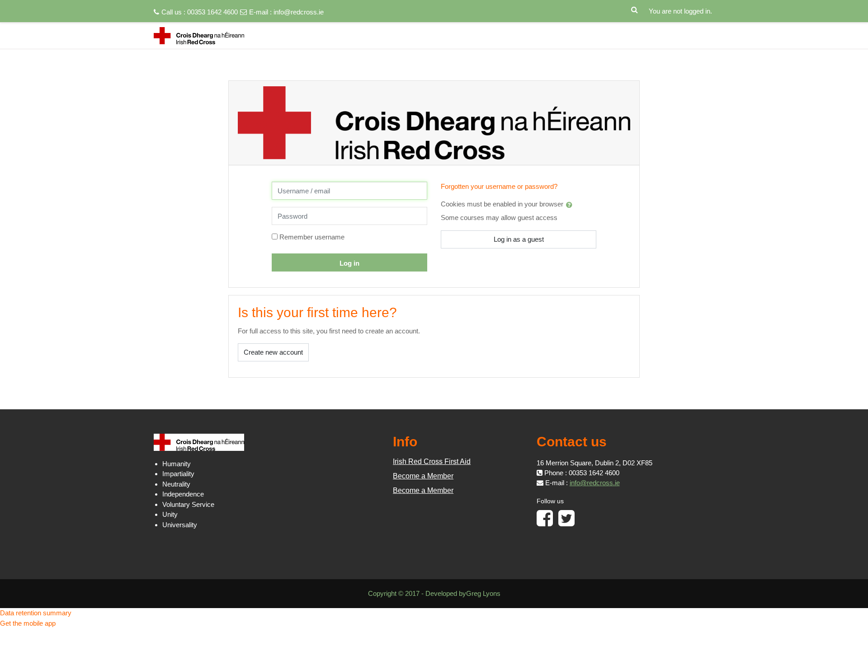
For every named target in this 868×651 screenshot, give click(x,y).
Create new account (273, 352)
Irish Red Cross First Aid (432, 461)
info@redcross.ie (299, 12)
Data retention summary (35, 613)
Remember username (311, 237)
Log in (349, 263)
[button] (634, 7)
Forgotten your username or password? (499, 186)
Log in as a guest (519, 239)
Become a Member (423, 476)
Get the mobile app (28, 623)
